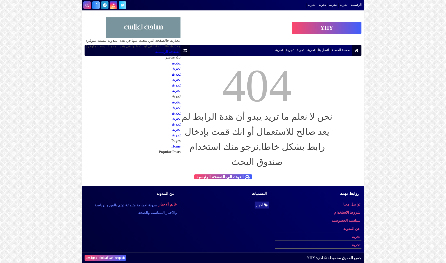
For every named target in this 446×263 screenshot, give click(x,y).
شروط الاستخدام (347, 212)
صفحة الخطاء (341, 50)
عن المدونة (351, 229)
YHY (326, 28)
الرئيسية (356, 4)
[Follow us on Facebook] (96, 5)
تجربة (344, 4)
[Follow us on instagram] (113, 5)
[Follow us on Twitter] (122, 5)
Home (175, 146)
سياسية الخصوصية (346, 220)
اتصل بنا (323, 50)
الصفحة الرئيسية (167, 52)
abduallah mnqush (112, 258)
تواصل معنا (351, 204)
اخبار (259, 205)
